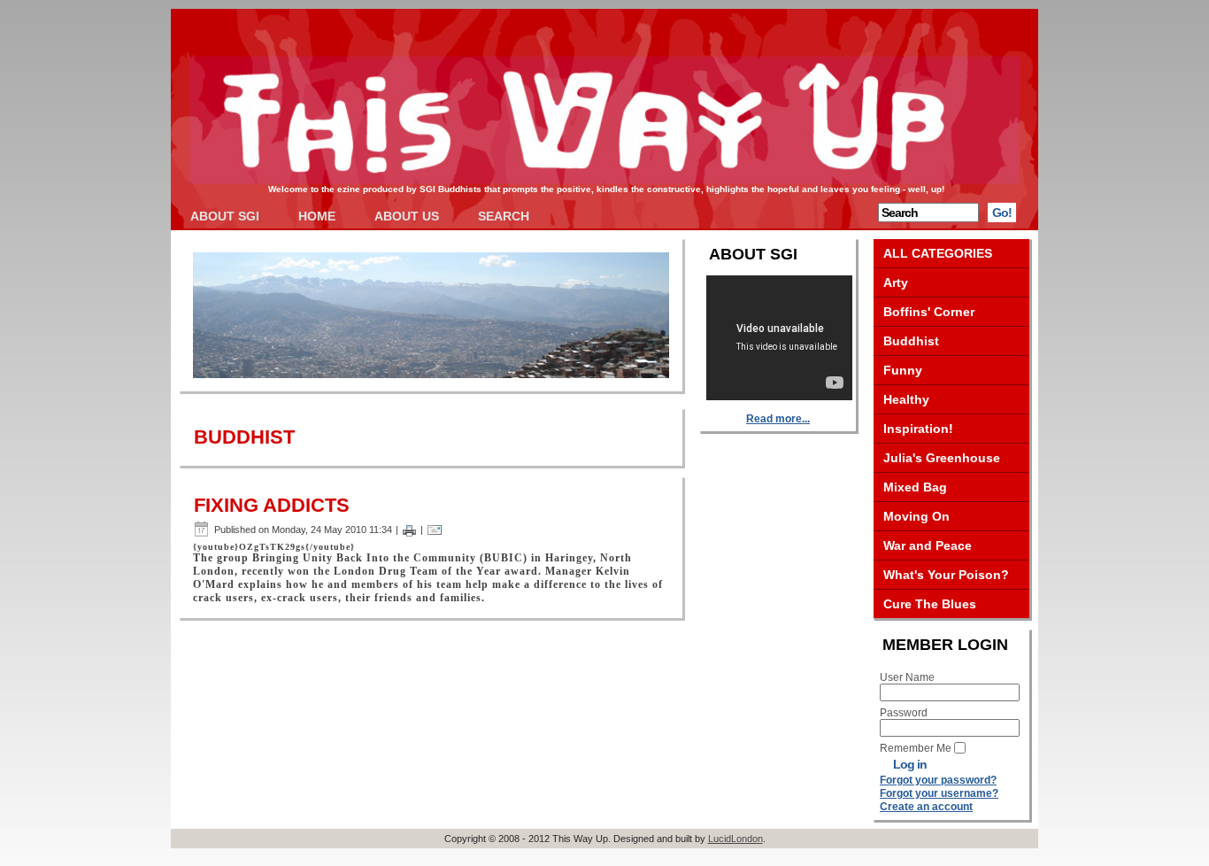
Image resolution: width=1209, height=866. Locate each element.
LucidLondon (735, 838)
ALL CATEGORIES (937, 253)
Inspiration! (918, 428)
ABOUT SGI (224, 216)
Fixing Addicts (272, 505)
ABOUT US (406, 216)
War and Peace (927, 545)
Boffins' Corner (928, 312)
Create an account (926, 806)
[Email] (434, 529)
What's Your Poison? (946, 575)
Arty (895, 282)
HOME (316, 216)
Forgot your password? (938, 780)
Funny (902, 370)
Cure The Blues (929, 604)
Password (904, 713)
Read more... (778, 419)
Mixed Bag (915, 487)
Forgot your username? (939, 793)
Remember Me (915, 748)
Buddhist (911, 341)
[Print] (409, 529)
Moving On (916, 516)
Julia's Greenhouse (941, 458)
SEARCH (503, 216)
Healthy (906, 399)
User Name (907, 677)
